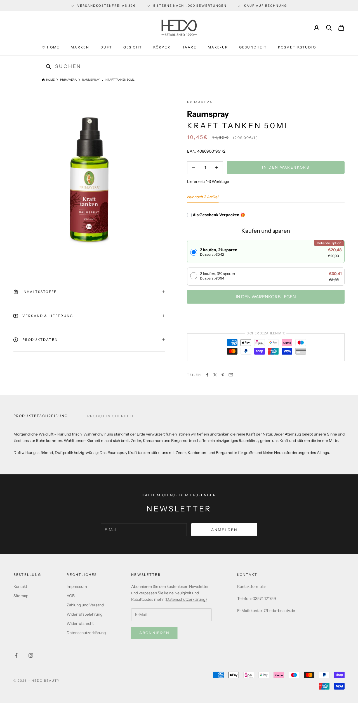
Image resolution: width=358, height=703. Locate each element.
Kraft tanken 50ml (120, 80)
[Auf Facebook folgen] (16, 655)
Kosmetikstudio (297, 47)
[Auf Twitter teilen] (215, 375)
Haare (189, 47)
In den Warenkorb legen (266, 296)
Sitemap (20, 595)
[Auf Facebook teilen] (207, 375)
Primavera (68, 80)
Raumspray (91, 80)
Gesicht (132, 47)
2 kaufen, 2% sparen (218, 252)
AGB (71, 595)
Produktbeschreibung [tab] (40, 416)
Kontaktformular (251, 586)
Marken (80, 47)
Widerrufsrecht (80, 623)
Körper (161, 47)
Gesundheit (253, 47)
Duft (106, 47)
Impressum (77, 586)
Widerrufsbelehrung (84, 614)
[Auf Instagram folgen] (31, 655)
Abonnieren (154, 632)
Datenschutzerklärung (86, 632)
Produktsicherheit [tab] (110, 416)
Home (50, 80)
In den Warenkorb (285, 167)
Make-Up (218, 47)
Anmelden (224, 529)
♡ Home (51, 47)
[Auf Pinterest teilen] (223, 375)
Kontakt (20, 586)
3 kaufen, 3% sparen (217, 275)
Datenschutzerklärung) (186, 599)
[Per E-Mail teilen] (231, 375)
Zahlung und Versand (85, 604)
